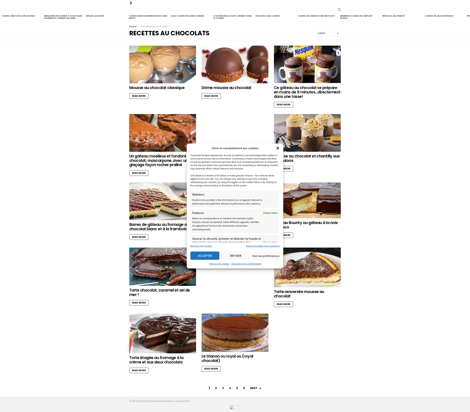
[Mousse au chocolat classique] (162, 64)
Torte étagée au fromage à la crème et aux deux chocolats (156, 360)
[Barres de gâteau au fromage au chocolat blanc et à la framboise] (162, 201)
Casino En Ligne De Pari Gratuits (316, 15)
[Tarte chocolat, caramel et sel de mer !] (162, 267)
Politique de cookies (219, 264)
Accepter (205, 256)
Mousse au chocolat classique (157, 87)
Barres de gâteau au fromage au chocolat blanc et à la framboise (159, 227)
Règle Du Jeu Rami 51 (394, 15)
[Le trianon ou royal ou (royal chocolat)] (235, 333)
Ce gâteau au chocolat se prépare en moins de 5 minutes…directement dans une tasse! (307, 92)
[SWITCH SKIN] (130, 3)
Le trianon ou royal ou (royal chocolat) (227, 358)
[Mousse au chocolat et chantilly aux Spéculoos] (307, 133)
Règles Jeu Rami (95, 15)
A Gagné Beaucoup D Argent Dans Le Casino (232, 16)
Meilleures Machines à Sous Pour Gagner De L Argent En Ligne (63, 16)
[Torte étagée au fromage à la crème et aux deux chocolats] (162, 333)
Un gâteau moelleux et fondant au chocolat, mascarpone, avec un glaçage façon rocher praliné (160, 160)
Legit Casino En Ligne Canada (187, 15)
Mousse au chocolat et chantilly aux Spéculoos (307, 158)
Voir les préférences (265, 256)
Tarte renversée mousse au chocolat (299, 294)
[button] (278, 148)
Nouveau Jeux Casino (268, 15)
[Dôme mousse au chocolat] (235, 64)
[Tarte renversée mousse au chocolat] (307, 267)
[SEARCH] (339, 10)
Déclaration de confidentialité (246, 264)
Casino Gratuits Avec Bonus (18, 15)
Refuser (235, 256)
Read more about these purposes (263, 246)
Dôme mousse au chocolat (226, 87)
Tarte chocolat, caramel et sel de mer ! (159, 292)
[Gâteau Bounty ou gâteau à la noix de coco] (307, 200)
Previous (2, 17)
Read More (139, 95)
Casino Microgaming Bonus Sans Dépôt (148, 16)
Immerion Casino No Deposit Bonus (356, 16)
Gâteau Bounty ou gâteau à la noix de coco (306, 225)
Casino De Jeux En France (439, 15)
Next (468, 17)
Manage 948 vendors (201, 246)
